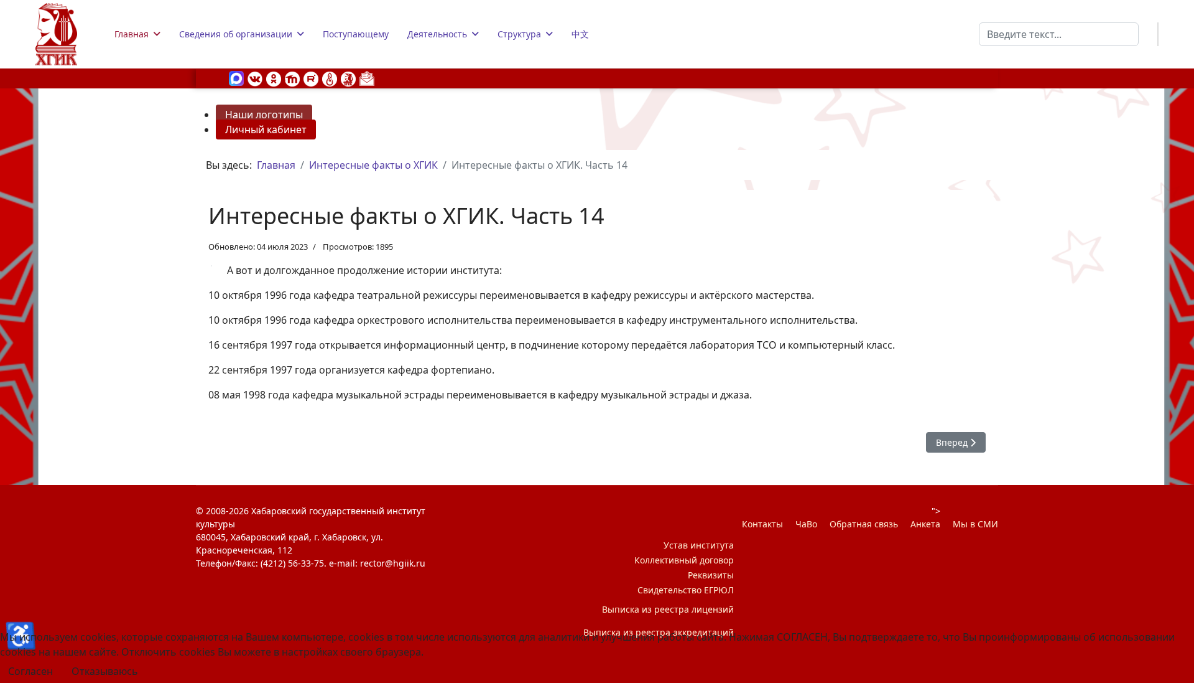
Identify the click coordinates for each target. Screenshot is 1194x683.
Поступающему (356, 34)
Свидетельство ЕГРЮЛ (685, 590)
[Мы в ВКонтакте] (255, 78)
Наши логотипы (264, 114)
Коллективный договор (684, 560)
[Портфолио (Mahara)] (329, 78)
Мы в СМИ (975, 524)
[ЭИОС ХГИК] (348, 78)
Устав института (699, 545)
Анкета (925, 524)
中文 (580, 34)
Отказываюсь (105, 671)
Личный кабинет (266, 129)
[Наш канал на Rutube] (310, 78)
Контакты (762, 524)
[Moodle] (292, 78)
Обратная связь (864, 524)
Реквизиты (711, 575)
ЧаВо (806, 524)
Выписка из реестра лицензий (668, 609)
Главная (131, 34)
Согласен (30, 671)
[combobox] (1059, 34)
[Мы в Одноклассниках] (273, 78)
